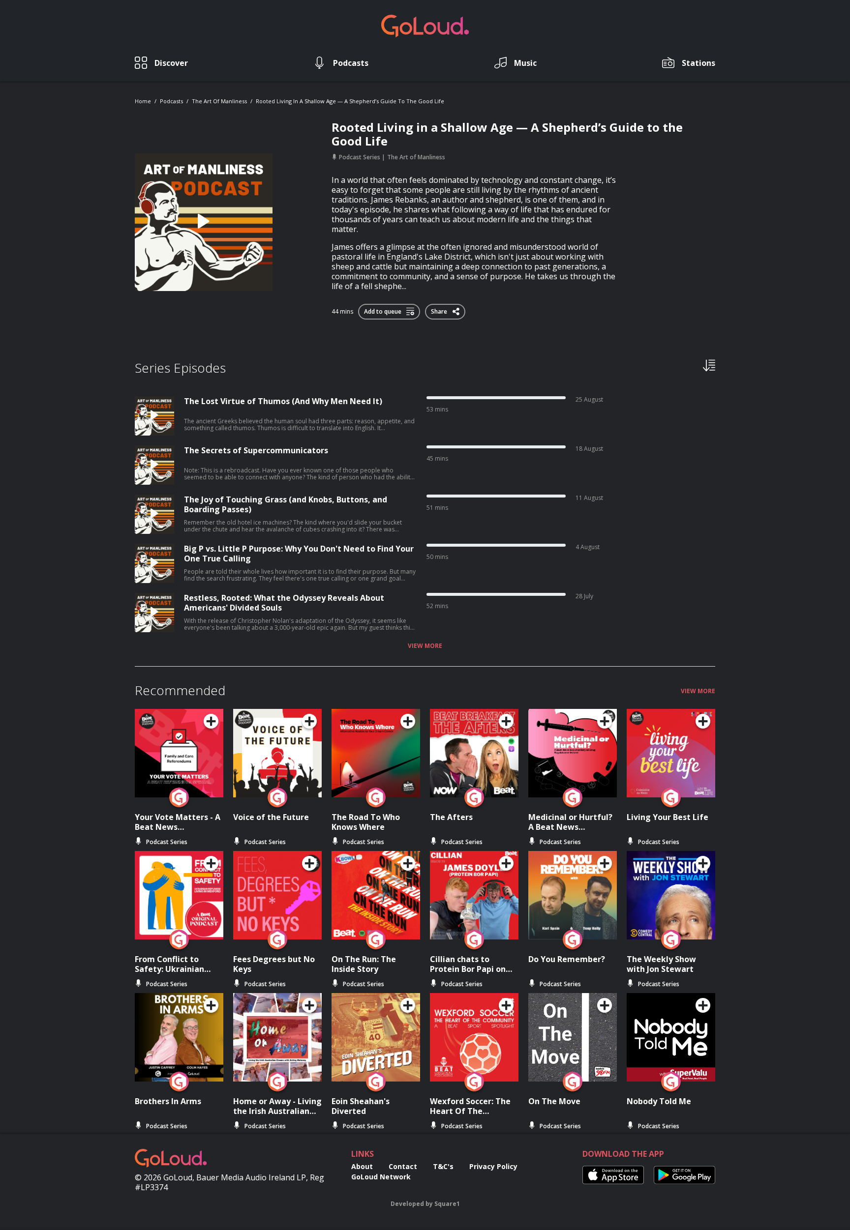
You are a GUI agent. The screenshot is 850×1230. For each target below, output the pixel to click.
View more (425, 646)
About (362, 1166)
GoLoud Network (381, 1176)
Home (143, 101)
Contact (403, 1166)
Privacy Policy (493, 1166)
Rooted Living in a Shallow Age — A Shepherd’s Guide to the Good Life (350, 101)
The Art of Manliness (219, 101)
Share (440, 310)
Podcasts (171, 101)
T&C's (443, 1166)
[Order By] (709, 364)
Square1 (447, 1204)
